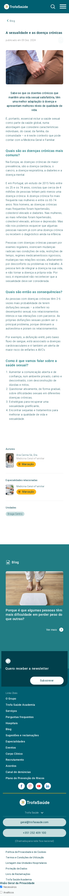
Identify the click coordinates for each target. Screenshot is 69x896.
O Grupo (11, 698)
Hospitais (12, 723)
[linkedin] (47, 786)
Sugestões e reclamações (22, 735)
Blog (8, 729)
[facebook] (21, 786)
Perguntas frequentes (20, 717)
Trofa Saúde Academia (20, 704)
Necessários (10, 887)
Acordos (11, 765)
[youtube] (39, 786)
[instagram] (30, 786)
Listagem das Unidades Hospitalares (26, 862)
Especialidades (15, 741)
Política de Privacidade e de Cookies (26, 852)
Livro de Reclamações (18, 874)
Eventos (11, 747)
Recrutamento (15, 759)
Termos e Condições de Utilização (25, 857)
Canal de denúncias (18, 772)
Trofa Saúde (32, 812)
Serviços (11, 711)
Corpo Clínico (14, 753)
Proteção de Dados (16, 868)
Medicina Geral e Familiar (30, 458)
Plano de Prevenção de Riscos (25, 778)
